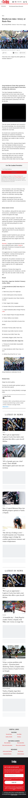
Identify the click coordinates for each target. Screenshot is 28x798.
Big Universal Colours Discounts (16, 6)
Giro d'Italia (19, 734)
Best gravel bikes (20, 742)
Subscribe (19, 1)
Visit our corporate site (19, 792)
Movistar (4, 243)
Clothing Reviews (20, 753)
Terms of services (17, 176)
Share (5, 52)
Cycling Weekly (7, 24)
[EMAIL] (4, 398)
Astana (20, 245)
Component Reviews (7, 753)
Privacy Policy (18, 787)
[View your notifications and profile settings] (13, 2)
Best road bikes (7, 742)
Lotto (3, 311)
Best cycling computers (20, 745)
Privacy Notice (19, 177)
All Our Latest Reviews (7, 751)
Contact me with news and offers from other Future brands (14, 779)
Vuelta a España (9, 736)
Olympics (19, 736)
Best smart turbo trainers (7, 745)
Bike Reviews (20, 751)
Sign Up (14, 782)
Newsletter (23, 52)
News (3, 15)
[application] (14, 112)
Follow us (16, 52)
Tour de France (9, 734)
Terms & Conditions (12, 788)
